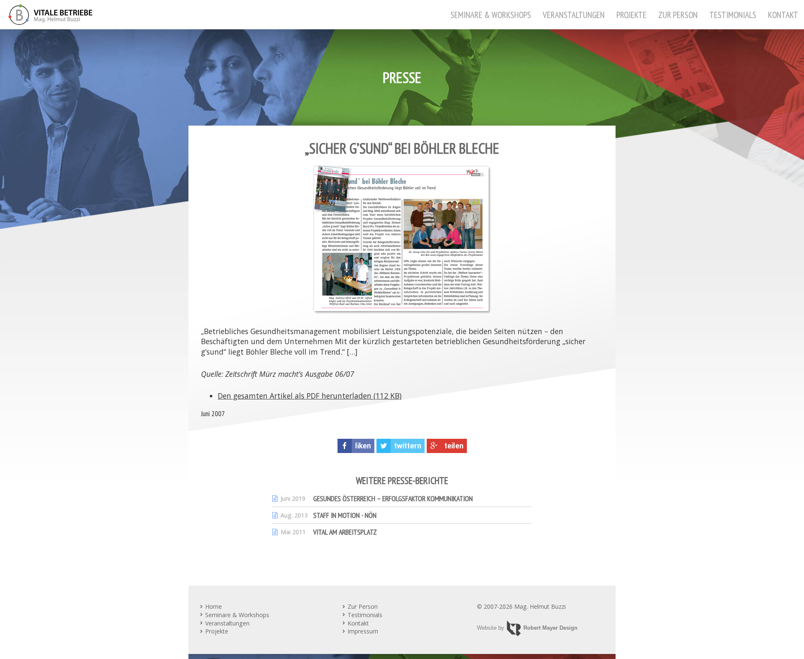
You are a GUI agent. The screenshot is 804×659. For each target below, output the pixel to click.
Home (213, 606)
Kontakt (783, 15)
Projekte (631, 15)
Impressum (363, 631)
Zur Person (678, 15)
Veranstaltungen (574, 15)
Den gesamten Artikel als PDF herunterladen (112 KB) (310, 396)
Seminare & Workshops (491, 15)
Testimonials (732, 15)
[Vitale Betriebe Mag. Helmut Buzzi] (50, 14)
